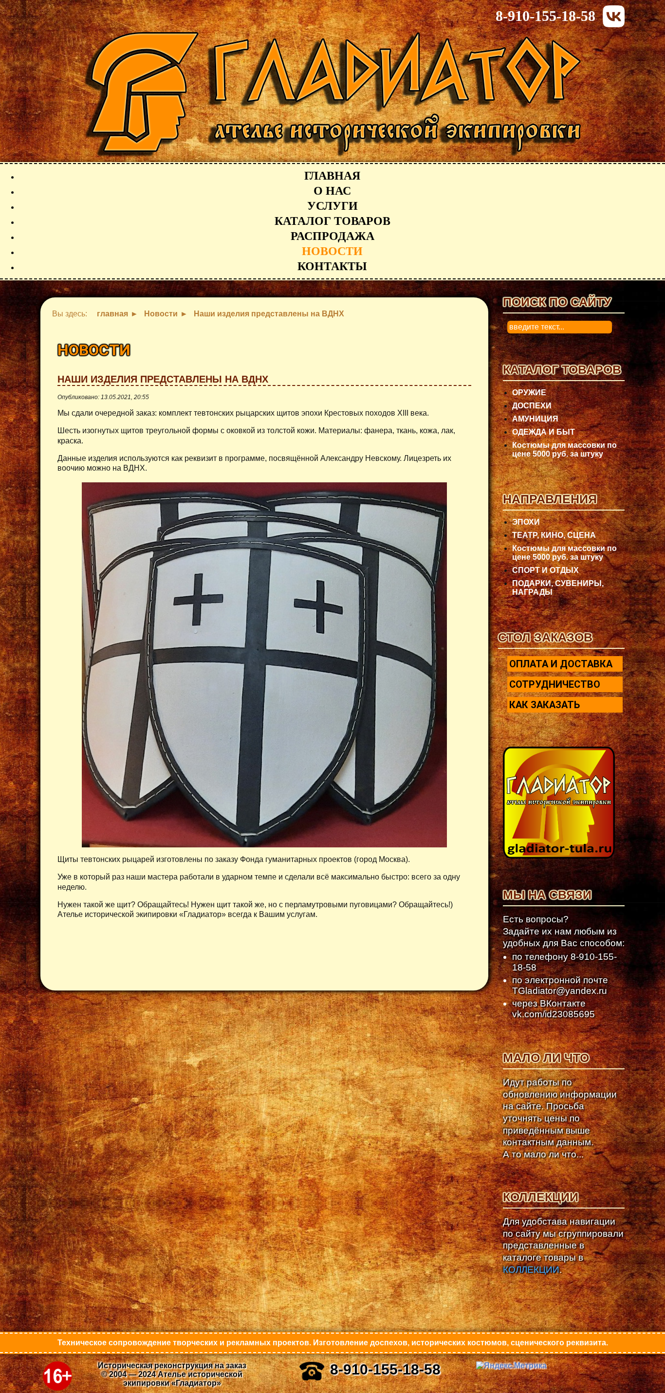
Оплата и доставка (560, 664)
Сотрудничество (554, 684)
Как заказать (544, 705)
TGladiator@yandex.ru (559, 991)
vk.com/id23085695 (553, 1014)
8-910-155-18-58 (545, 16)
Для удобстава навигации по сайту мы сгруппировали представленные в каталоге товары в (563, 1245)
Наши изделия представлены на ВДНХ (162, 379)
